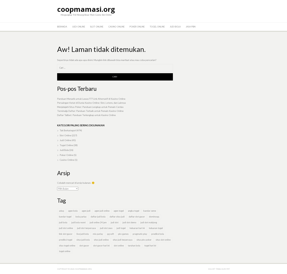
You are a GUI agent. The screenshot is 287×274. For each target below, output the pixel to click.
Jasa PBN (190, 26)
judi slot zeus (106, 228)
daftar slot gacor (137, 216)
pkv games (123, 234)
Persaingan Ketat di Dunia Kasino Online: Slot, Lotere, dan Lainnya (91, 102)
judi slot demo (129, 222)
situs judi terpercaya (122, 239)
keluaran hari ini (137, 228)
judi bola (63, 222)
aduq (61, 210)
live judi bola (83, 234)
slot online (119, 245)
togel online (64, 251)
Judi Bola (175, 26)
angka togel (133, 210)
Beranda (62, 26)
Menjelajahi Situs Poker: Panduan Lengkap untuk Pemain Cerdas (90, 106)
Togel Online (157, 26)
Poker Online (137, 26)
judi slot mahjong (149, 222)
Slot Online (96, 26)
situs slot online (163, 239)
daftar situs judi (117, 216)
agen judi (86, 210)
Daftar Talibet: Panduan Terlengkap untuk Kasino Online (86, 115)
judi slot (114, 222)
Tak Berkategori (68, 130)
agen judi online (102, 210)
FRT (228, 269)
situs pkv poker (144, 239)
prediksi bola (157, 234)
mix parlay (98, 234)
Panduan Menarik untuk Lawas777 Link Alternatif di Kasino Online (91, 98)
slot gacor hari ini (101, 245)
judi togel (121, 228)
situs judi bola (83, 239)
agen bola (73, 210)
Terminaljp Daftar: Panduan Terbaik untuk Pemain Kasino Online (90, 110)
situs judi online (101, 239)
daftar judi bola (98, 216)
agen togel (119, 210)
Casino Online (116, 26)
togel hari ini (150, 245)
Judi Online (78, 26)
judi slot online (66, 228)
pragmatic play (140, 234)
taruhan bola (134, 245)
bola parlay (81, 216)
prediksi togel (65, 239)
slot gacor (84, 245)
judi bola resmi (78, 222)
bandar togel (65, 216)
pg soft (110, 234)
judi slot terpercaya (86, 228)
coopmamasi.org (86, 9)
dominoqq (154, 216)
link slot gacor (65, 234)
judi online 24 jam (98, 222)
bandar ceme (149, 210)
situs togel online (67, 245)
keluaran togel (156, 228)
